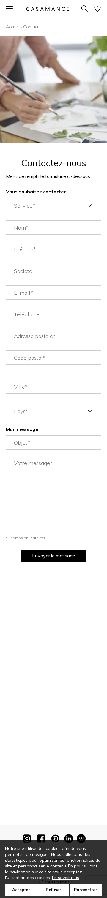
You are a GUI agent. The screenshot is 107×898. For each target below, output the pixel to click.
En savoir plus (65, 877)
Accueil (13, 26)
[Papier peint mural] (81, 839)
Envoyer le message (53, 556)
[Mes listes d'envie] (97, 9)
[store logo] (47, 9)
